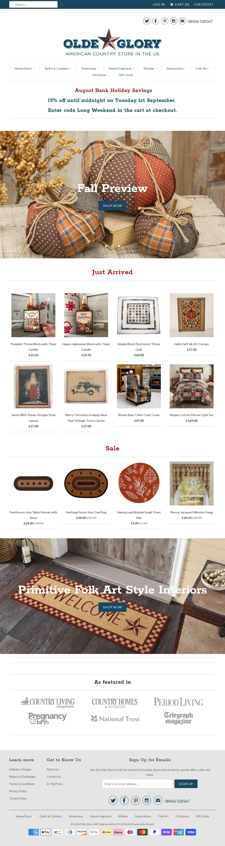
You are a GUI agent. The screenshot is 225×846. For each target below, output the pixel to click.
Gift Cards (126, 75)
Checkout (204, 4)
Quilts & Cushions (57, 68)
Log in (159, 4)
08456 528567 (200, 21)
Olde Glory (86, 824)
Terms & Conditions (22, 784)
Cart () (181, 4)
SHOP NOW (112, 205)
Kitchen (149, 68)
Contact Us (54, 776)
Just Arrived (112, 272)
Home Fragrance (120, 68)
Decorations (175, 68)
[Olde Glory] (112, 36)
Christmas (99, 75)
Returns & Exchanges (22, 776)
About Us (53, 769)
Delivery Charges (20, 769)
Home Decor (23, 68)
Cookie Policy (18, 798)
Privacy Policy (18, 791)
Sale (112, 448)
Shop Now (112, 607)
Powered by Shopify (142, 824)
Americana (89, 68)
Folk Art (201, 68)
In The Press (54, 784)
